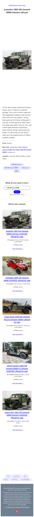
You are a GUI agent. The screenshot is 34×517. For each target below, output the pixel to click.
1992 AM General (16, 164)
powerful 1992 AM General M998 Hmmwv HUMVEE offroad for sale (17, 234)
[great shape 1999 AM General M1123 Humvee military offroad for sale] (17, 314)
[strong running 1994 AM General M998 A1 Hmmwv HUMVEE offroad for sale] (17, 363)
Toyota (6, 479)
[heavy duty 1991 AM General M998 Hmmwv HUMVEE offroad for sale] (17, 409)
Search (17, 192)
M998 (16, 171)
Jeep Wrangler (25, 479)
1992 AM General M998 (11, 167)
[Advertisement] (17, 32)
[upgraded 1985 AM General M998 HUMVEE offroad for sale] (17, 275)
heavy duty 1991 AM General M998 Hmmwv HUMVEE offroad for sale (17, 415)
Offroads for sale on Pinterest (22, 507)
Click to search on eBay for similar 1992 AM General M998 (16, 149)
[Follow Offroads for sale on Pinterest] (17, 512)
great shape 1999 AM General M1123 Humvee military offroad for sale (17, 319)
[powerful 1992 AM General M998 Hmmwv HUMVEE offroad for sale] (17, 228)
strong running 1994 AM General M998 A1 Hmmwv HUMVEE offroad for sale (17, 368)
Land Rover (16, 476)
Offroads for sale (17, 5)
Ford (8, 476)
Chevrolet (14, 479)
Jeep (25, 476)
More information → (18, 248)
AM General (25, 167)
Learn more (23, 504)
